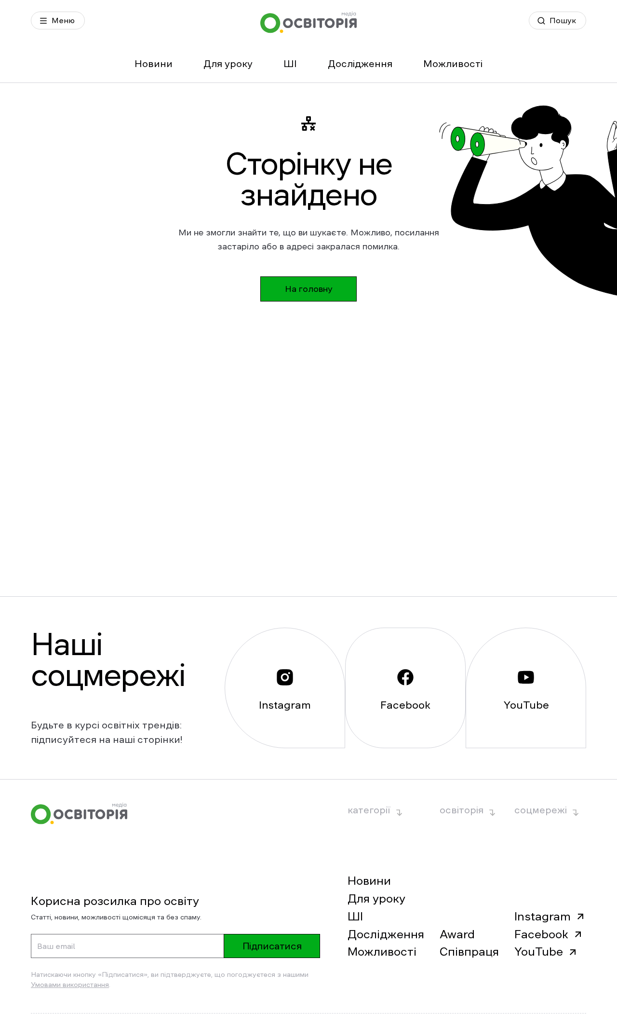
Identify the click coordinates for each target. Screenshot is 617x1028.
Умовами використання (70, 984)
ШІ (290, 64)
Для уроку (228, 64)
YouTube (538, 952)
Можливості (453, 64)
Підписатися (272, 946)
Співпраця (469, 952)
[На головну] (308, 22)
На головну (309, 289)
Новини (153, 64)
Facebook (541, 934)
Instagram (542, 916)
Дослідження (360, 64)
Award (457, 934)
